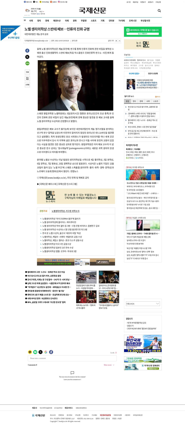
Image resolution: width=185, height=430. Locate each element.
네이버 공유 (27, 63)
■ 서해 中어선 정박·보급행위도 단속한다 (41, 298)
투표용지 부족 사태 (131, 68)
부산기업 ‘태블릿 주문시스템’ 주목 (139, 248)
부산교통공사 (135, 63)
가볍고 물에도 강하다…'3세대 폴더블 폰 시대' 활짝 (145, 233)
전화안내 (61, 415)
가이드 (130, 158)
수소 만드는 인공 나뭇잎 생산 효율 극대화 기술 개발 (145, 183)
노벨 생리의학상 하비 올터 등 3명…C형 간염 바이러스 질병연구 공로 (70, 225)
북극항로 (133, 65)
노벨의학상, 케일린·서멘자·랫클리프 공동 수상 (62, 236)
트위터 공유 (27, 57)
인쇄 (27, 72)
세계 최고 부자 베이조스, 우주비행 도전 (141, 186)
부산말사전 (145, 20)
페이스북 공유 (27, 51)
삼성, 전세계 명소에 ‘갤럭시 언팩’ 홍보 (140, 251)
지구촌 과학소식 (72, 210)
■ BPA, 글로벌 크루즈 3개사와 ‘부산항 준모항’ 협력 (45, 302)
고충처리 (127, 415)
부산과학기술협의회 (46, 408)
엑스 (36, 2)
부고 (152, 152)
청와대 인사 (141, 60)
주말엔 (83, 20)
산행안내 (129, 155)
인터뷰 (111, 20)
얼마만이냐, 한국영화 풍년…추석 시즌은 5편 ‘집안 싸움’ (108, 288)
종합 (127, 101)
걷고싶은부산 (58, 408)
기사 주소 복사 (27, 78)
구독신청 (158, 2)
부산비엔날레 (146, 63)
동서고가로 (149, 65)
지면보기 (143, 2)
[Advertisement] (143, 280)
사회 (31, 20)
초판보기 (150, 2)
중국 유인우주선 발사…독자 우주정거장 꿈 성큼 (144, 197)
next (160, 343)
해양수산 (57, 20)
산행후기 (137, 155)
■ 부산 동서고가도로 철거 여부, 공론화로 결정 (43, 275)
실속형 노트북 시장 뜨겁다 (136, 240)
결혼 (140, 152)
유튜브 (54, 2)
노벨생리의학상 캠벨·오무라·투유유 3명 (59, 251)
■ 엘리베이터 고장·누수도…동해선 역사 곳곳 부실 (45, 272)
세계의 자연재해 (130, 60)
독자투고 (86, 415)
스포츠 (93, 20)
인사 (127, 152)
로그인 (129, 2)
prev (125, 343)
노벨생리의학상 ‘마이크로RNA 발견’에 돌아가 (61, 218)
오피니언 (132, 20)
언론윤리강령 (118, 415)
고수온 (140, 65)
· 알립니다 (130, 325)
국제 (67, 20)
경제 (47, 20)
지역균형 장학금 (145, 68)
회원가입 (135, 2)
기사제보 (94, 415)
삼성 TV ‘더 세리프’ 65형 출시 (137, 258)
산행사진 (145, 155)
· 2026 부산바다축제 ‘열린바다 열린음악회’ (141, 328)
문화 (75, 20)
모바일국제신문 (138, 415)
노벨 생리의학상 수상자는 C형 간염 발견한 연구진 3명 (64, 229)
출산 (144, 152)
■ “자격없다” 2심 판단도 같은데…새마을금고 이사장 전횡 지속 (50, 287)
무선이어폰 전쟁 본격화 (135, 243)
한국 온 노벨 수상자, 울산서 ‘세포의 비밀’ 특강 (61, 233)
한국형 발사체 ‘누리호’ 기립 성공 (138, 204)
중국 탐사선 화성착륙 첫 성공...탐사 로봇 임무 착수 (145, 208)
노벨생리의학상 (58, 210)
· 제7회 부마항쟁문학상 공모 (136, 322)
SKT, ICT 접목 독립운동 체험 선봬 (139, 237)
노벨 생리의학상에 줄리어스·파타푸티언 (59, 222)
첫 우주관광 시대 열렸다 (135, 190)
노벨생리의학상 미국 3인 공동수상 (56, 243)
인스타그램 (63, 2)
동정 (148, 152)
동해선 (157, 65)
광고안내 (69, 415)
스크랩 (27, 85)
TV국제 (122, 20)
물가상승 (150, 60)
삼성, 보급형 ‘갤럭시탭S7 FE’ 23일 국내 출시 (143, 255)
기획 (102, 20)
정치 (39, 20)
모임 (131, 152)
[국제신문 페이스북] (48, 183)
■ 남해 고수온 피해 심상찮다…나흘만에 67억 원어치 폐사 (47, 283)
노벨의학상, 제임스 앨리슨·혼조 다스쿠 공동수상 (62, 240)
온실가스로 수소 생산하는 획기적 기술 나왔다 (143, 201)
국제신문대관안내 (81, 408)
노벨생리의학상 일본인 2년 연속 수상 (57, 247)
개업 (136, 152)
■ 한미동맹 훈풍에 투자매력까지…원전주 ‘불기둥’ (45, 290)
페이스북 (29, 2)
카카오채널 (45, 2)
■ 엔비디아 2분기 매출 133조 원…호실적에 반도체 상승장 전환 (49, 294)
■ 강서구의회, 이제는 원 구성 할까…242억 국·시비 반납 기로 (49, 279)
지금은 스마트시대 (136, 217)
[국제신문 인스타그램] (67, 183)
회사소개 (53, 415)
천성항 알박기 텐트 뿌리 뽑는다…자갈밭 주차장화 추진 (85, 288)
